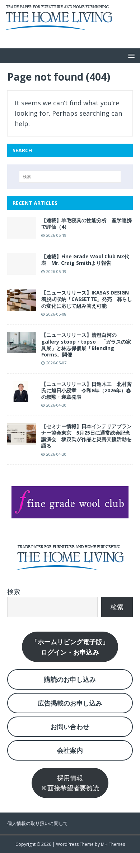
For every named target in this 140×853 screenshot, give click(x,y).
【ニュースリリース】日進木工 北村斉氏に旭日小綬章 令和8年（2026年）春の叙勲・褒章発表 (86, 390)
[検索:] (70, 177)
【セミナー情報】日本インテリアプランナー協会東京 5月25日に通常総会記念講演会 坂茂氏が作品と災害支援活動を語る (86, 436)
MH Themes (113, 844)
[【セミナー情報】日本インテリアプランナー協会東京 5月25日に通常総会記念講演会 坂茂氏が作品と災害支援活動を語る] (21, 439)
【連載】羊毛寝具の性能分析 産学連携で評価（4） (86, 223)
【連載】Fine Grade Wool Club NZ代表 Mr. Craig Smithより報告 (85, 259)
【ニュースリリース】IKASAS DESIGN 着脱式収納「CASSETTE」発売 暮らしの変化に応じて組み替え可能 (87, 299)
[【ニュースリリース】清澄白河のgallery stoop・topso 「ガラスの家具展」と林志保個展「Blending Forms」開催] (21, 348)
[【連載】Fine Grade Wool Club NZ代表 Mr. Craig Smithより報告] (21, 269)
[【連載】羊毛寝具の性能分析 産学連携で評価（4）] (21, 233)
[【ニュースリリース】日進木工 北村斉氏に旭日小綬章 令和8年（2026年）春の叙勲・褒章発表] (21, 397)
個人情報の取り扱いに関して (37, 823)
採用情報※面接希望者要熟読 (70, 782)
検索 (13, 591)
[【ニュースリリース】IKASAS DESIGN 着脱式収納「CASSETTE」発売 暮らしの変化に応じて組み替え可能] (21, 305)
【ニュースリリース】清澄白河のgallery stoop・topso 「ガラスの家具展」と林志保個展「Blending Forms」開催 (86, 344)
